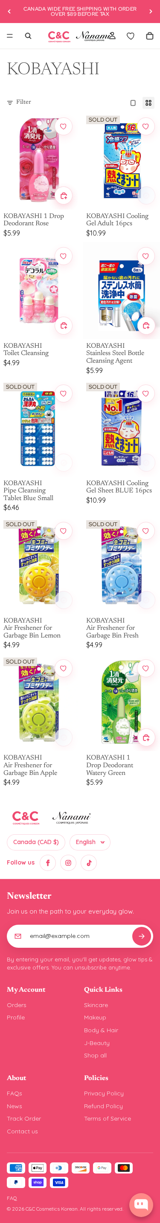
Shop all (95, 1055)
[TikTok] (89, 863)
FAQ (12, 1198)
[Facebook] (48, 863)
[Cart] (149, 35)
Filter (23, 102)
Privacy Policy (104, 1093)
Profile (16, 1017)
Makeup (95, 1017)
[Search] (28, 35)
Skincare (96, 1005)
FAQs (14, 1093)
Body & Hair (101, 1030)
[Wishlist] (131, 35)
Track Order (24, 1118)
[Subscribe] (141, 936)
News (14, 1106)
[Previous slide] (9, 11)
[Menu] (10, 36)
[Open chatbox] (141, 1205)
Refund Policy (103, 1106)
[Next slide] (150, 11)
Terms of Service (107, 1118)
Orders (16, 1005)
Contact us (22, 1131)
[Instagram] (68, 863)
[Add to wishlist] (64, 126)
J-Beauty (97, 1043)
